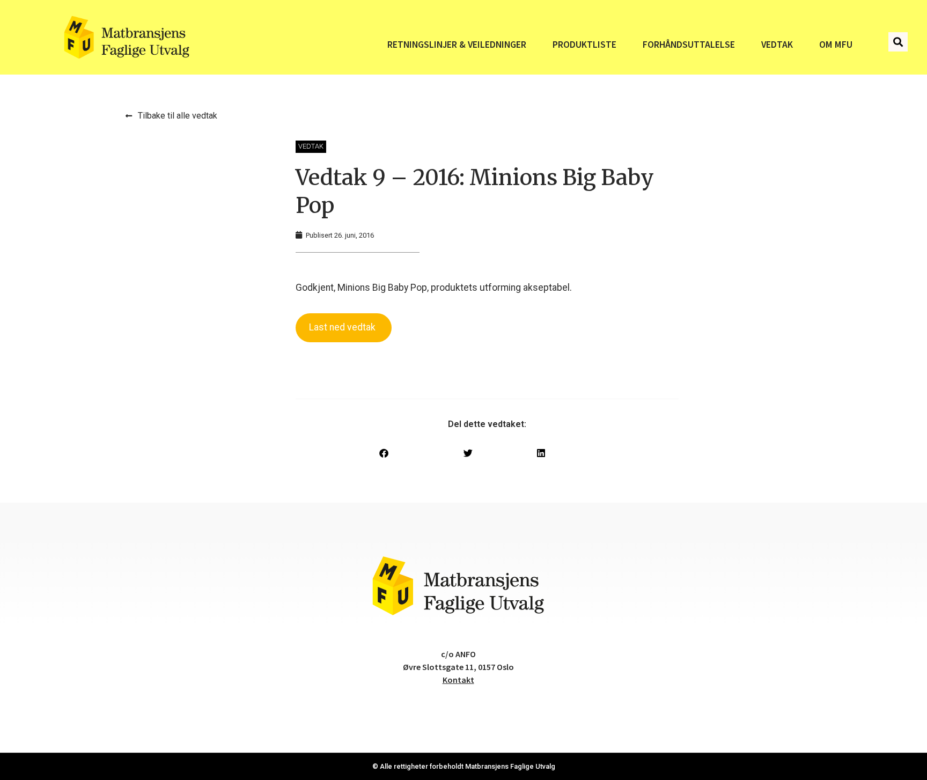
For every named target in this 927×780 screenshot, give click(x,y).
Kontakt (458, 679)
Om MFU (835, 44)
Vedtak (777, 44)
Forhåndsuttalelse (689, 44)
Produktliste (584, 44)
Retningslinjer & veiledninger (456, 44)
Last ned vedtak (343, 327)
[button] (898, 41)
